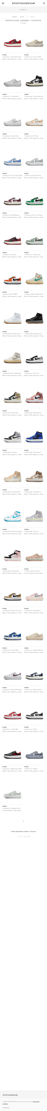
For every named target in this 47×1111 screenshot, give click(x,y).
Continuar (6, 1107)
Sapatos (14, 16)
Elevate (32, 16)
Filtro (23, 9)
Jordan (22, 16)
